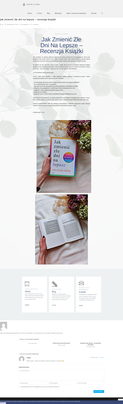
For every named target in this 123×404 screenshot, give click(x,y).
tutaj (43, 112)
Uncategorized (25, 24)
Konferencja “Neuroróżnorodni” (61, 343)
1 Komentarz (35, 24)
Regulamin (66, 399)
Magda (29, 358)
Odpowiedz (101, 357)
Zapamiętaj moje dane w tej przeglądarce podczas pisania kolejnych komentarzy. (40, 386)
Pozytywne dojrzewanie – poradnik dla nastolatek (90, 344)
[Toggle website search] (102, 13)
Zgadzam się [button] (3, 403)
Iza (2, 24)
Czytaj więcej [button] (77, 401)
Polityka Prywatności (59, 399)
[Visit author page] (3, 325)
